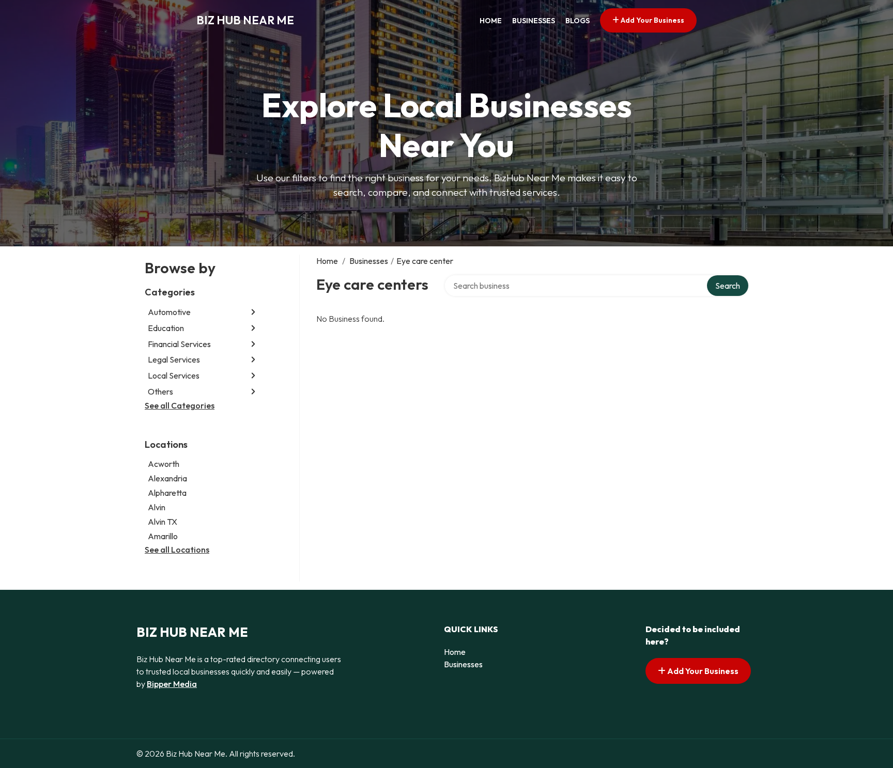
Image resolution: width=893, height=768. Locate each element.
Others (160, 391)
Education (166, 328)
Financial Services (179, 344)
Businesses (533, 20)
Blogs (577, 20)
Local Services (173, 375)
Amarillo (163, 536)
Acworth (163, 464)
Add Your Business (651, 20)
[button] (253, 312)
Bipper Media (172, 684)
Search (727, 285)
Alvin (156, 507)
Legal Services (174, 359)
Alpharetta (167, 493)
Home (491, 20)
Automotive (169, 312)
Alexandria (167, 478)
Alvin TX (162, 521)
